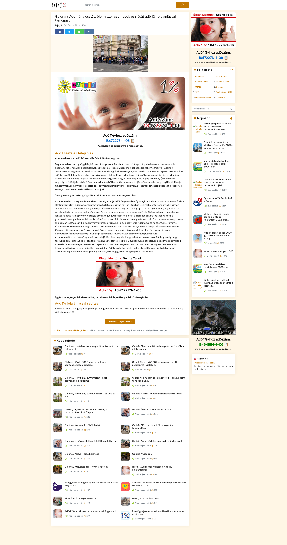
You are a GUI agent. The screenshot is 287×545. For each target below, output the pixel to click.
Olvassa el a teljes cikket (119, 321)
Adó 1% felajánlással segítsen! (78, 303)
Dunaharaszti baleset (205, 97)
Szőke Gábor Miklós (225, 92)
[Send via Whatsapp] (79, 31)
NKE (197, 92)
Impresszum (199, 362)
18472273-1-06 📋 (120, 141)
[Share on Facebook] (59, 31)
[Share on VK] (89, 31)
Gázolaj (219, 87)
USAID (198, 87)
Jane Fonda (221, 76)
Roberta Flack (222, 81)
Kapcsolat (210, 362)
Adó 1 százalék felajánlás (74, 153)
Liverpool (221, 97)
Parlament (199, 76)
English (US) (203, 358)
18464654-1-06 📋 (213, 344)
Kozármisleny (201, 81)
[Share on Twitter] (69, 31)
